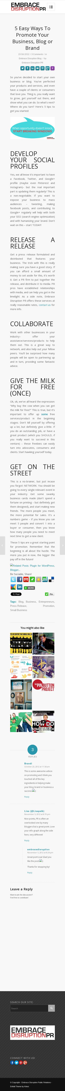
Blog (20, 601)
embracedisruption (38, 849)
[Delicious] (51, 579)
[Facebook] (19, 579)
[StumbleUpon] (45, 579)
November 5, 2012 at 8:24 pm (40, 852)
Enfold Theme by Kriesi (19, 1086)
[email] (26, 579)
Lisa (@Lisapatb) (34, 811)
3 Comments (37, 54)
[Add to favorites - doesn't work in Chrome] (38, 579)
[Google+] (25, 1063)
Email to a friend (38, 80)
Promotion (48, 605)
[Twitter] (13, 579)
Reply (26, 796)
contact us (45, 305)
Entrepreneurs (46, 601)
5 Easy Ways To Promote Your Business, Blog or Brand (32, 38)
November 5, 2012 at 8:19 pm (37, 814)
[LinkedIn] (19, 587)
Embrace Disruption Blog (30, 58)
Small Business (18, 610)
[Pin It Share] (21, 1063)
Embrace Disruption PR (32, 63)
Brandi (28, 763)
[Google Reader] (13, 587)
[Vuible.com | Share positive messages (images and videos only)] (32, 580)
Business (31, 601)
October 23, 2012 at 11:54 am (37, 767)
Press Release (18, 605)
